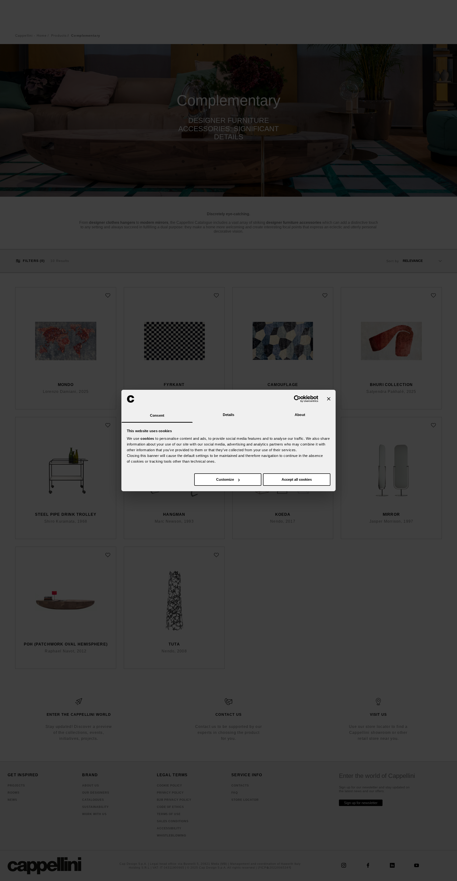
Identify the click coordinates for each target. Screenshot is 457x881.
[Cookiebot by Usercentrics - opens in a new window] (297, 398)
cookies (147, 438)
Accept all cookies (297, 479)
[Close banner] (328, 398)
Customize (225, 479)
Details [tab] (228, 415)
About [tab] (300, 415)
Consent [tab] (157, 415)
